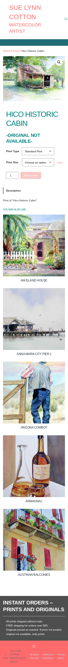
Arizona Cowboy (34, 427)
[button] (59, 62)
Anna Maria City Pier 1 (34, 354)
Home (6, 50)
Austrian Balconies (34, 574)
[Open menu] (65, 19)
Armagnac (34, 501)
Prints (15, 50)
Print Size (12, 162)
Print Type (12, 151)
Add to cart (30, 175)
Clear (60, 162)
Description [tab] (13, 190)
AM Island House (34, 280)
